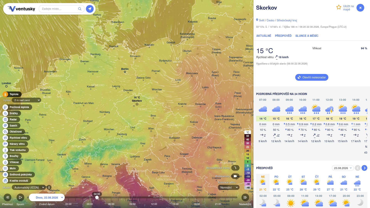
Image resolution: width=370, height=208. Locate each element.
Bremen (84, 61)
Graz (142, 143)
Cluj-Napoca (214, 147)
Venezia (115, 164)
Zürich (82, 139)
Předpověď (283, 36)
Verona (104, 164)
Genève (61, 154)
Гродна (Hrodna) (216, 51)
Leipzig (116, 86)
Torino (74, 168)
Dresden (128, 90)
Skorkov (137, 100)
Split (151, 188)
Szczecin (135, 56)
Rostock (114, 46)
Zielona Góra (143, 77)
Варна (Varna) (252, 190)
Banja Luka (158, 172)
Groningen (65, 59)
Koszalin (149, 44)
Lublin (205, 87)
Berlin (125, 69)
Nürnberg (105, 112)
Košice (194, 122)
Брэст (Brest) (215, 73)
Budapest (174, 137)
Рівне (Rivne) (238, 94)
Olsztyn (187, 51)
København (118, 22)
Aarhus (97, 14)
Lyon (49, 160)
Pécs (167, 156)
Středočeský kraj (287, 20)
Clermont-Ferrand (34, 160)
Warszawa (192, 73)
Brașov (232, 161)
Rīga (219, 2)
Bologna (107, 176)
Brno (153, 115)
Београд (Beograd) (187, 170)
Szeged (184, 154)
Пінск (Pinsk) (236, 73)
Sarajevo (169, 183)
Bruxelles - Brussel (45, 91)
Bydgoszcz (165, 60)
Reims (42, 114)
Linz (132, 127)
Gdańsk (171, 42)
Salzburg (122, 134)
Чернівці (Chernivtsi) (235, 126)
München (109, 129)
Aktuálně (263, 36)
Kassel (91, 86)
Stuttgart (88, 121)
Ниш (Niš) (199, 188)
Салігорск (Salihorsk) (249, 64)
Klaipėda (193, 21)
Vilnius (229, 37)
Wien (151, 128)
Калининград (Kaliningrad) (187, 35)
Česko (270, 20)
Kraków (182, 104)
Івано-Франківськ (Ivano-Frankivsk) (224, 117)
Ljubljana (135, 156)
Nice (71, 185)
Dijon (52, 140)
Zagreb (147, 159)
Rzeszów (200, 104)
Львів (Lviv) (218, 105)
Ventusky (20, 9)
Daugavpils (240, 19)
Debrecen (197, 137)
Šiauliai (212, 18)
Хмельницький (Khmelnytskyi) (243, 111)
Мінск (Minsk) (249, 47)
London (6, 83)
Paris (28, 120)
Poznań (156, 71)
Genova (86, 177)
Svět (261, 20)
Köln (68, 91)
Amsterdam (50, 71)
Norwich (18, 68)
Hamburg (95, 54)
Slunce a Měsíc (306, 36)
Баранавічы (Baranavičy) (236, 59)
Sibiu (219, 159)
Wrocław (157, 89)
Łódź (178, 80)
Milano (88, 163)
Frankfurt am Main (83, 103)
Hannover (92, 71)
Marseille (55, 190)
